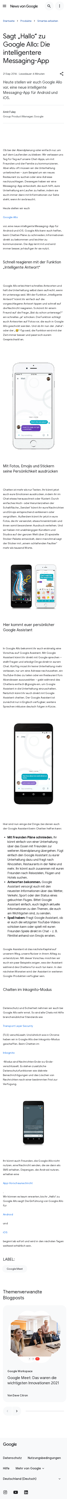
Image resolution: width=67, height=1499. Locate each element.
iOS (5, 1232)
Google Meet (15, 1268)
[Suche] (49, 5)
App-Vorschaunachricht (18, 1183)
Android (8, 1214)
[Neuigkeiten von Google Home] (24, 5)
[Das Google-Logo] (10, 1444)
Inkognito (9, 1052)
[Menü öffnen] (4, 5)
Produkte (25, 21)
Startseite (9, 21)
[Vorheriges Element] (7, 1411)
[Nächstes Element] (16, 1411)
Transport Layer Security (18, 1026)
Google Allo (10, 217)
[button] (61, 73)
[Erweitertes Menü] (59, 5)
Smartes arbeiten (47, 21)
